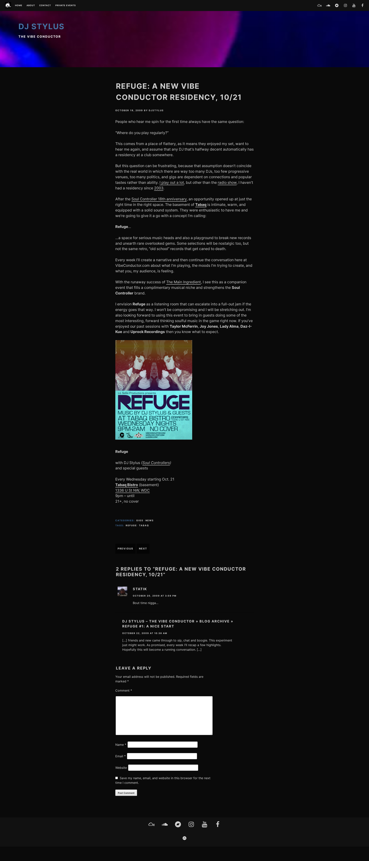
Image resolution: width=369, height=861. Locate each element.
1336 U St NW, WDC (132, 490)
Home (18, 5)
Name (120, 745)
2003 (158, 188)
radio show (227, 182)
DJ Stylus (41, 26)
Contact (45, 5)
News (149, 520)
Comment (123, 690)
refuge (131, 525)
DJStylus (156, 110)
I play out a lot (172, 182)
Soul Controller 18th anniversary (159, 199)
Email (120, 756)
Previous (125, 548)
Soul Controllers (156, 462)
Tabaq (200, 204)
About (31, 5)
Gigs (139, 520)
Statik (140, 589)
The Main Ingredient (183, 282)
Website (121, 768)
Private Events (65, 5)
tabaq (144, 525)
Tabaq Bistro (126, 484)
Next (143, 548)
